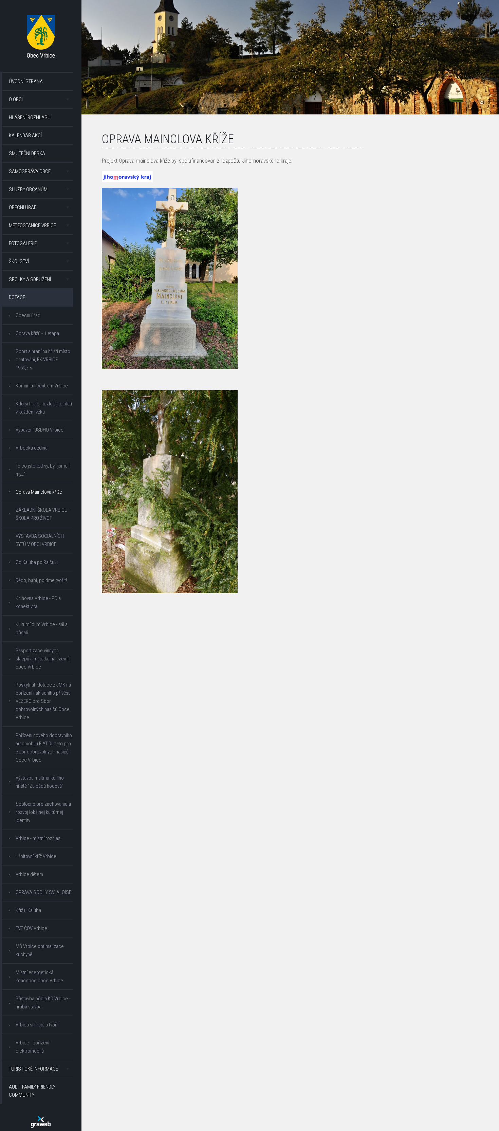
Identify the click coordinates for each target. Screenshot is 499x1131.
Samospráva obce (30, 171)
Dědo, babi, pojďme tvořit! (41, 580)
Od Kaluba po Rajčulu (37, 562)
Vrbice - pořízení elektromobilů (32, 1047)
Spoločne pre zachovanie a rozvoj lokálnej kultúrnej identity (43, 812)
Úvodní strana (26, 81)
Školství (19, 261)
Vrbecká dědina (32, 448)
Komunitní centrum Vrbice (42, 386)
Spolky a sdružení (30, 279)
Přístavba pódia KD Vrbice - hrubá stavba (43, 1003)
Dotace (17, 297)
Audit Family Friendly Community (32, 1091)
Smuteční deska (27, 153)
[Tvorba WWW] (40, 1122)
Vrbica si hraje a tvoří (37, 1025)
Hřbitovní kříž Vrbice (36, 856)
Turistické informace (33, 1069)
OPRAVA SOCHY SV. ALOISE (43, 892)
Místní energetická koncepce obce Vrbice (39, 976)
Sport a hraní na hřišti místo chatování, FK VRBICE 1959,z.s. (43, 359)
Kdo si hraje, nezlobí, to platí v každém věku (44, 408)
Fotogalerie (23, 243)
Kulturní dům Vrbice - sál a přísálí (42, 628)
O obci (16, 99)
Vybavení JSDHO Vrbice (39, 430)
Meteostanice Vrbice (32, 225)
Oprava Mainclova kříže (39, 492)
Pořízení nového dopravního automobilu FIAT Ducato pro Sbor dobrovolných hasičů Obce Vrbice (44, 747)
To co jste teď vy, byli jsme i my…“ (43, 470)
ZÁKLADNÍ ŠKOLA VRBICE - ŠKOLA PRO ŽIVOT (42, 514)
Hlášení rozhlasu (30, 117)
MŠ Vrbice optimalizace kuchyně (40, 950)
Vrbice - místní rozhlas (38, 838)
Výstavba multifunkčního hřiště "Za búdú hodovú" (40, 782)
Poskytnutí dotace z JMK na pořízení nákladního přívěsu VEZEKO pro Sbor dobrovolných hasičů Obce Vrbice (43, 701)
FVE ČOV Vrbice (31, 928)
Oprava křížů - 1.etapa (37, 333)
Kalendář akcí (25, 135)
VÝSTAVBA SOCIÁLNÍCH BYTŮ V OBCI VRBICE (40, 540)
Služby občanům (28, 189)
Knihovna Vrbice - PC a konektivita (38, 602)
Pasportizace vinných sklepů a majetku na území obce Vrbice (42, 658)
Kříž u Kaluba (28, 910)
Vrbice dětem (29, 874)
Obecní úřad (23, 207)
